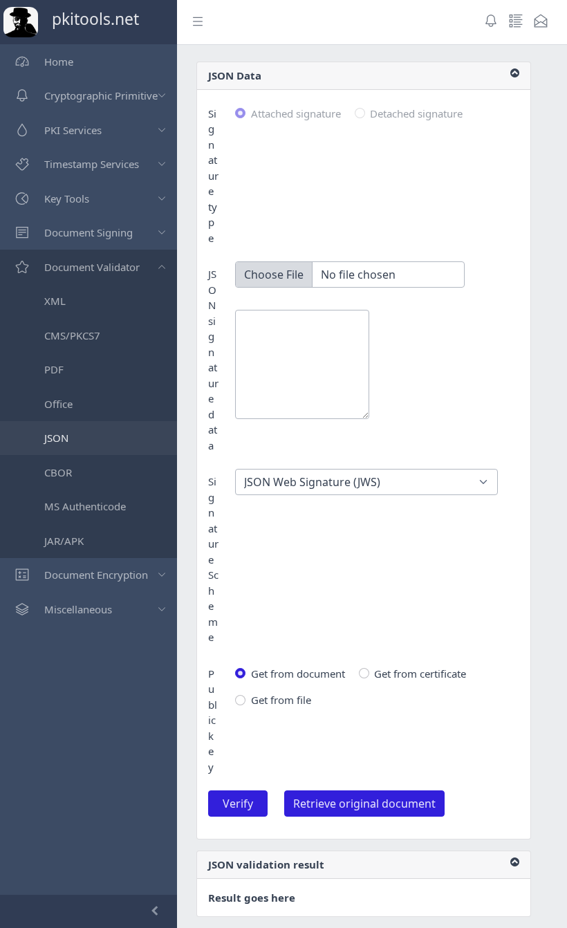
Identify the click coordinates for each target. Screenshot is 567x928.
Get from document (298, 673)
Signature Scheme (213, 559)
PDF (54, 369)
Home (58, 61)
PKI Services (73, 130)
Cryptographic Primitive (101, 95)
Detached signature (416, 113)
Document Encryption (96, 575)
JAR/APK (64, 541)
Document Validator (92, 267)
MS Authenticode (85, 506)
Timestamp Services (91, 164)
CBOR (58, 472)
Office (58, 404)
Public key (212, 720)
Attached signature (296, 113)
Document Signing (88, 232)
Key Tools (66, 198)
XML (55, 301)
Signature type (213, 175)
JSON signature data (213, 359)
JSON (56, 438)
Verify (238, 803)
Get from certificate (420, 673)
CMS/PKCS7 (72, 335)
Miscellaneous (78, 609)
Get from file (281, 700)
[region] (88, 469)
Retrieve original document (364, 803)
